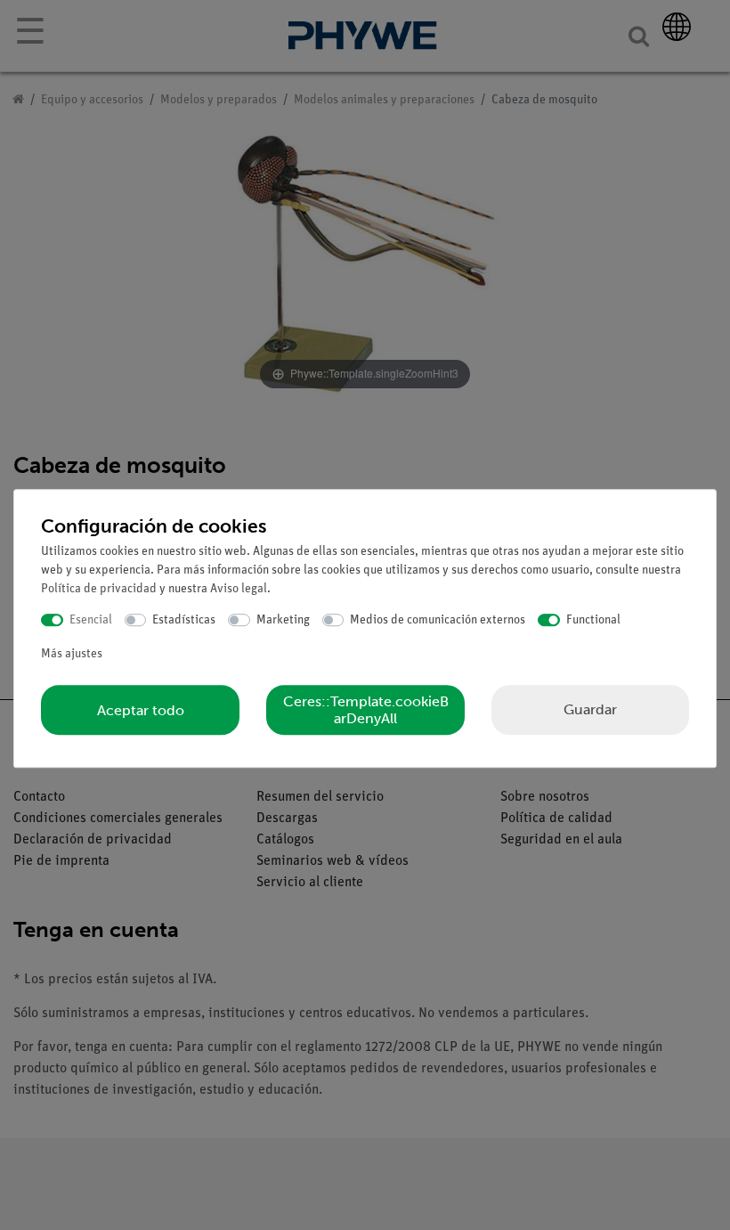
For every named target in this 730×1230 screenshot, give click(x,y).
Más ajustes (71, 654)
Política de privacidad (99, 589)
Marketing (283, 620)
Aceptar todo (140, 710)
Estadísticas (183, 620)
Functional (593, 620)
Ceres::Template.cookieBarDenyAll (366, 710)
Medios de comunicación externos (437, 620)
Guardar (590, 709)
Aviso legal (238, 589)
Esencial (90, 620)
